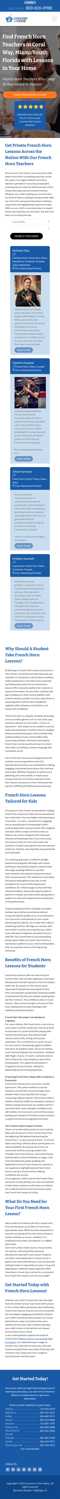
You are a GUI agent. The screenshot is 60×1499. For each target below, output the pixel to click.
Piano (44, 257)
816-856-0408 (47, 1427)
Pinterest (29, 1469)
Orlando (9, 1438)
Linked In (18, 1469)
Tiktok (35, 1469)
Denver (9, 1420)
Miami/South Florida (30, 268)
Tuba (14, 264)
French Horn (34, 257)
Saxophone (18, 261)
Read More (23, 350)
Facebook (8, 1469)
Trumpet (40, 261)
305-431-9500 (47, 1430)
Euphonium (18, 565)
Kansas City (11, 1427)
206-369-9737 (47, 1441)
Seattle (9, 1441)
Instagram (40, 1469)
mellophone (24, 264)
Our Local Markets (30, 1448)
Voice (15, 482)
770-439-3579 (47, 1408)
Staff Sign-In (40, 1490)
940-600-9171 (47, 1416)
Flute (24, 257)
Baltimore (10, 1412)
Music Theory (33, 478)
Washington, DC (13, 1445)
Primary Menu (54, 18)
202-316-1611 (47, 1412)
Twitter (13, 1469)
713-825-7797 (47, 1423)
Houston (10, 1423)
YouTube (24, 1469)
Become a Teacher (22, 1490)
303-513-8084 (47, 1419)
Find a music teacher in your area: (30, 1405)
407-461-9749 (47, 1437)
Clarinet (16, 257)
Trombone (29, 261)
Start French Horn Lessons (30, 94)
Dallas (8, 1416)
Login (30, 2)
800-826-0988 (39, 7)
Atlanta (9, 1409)
